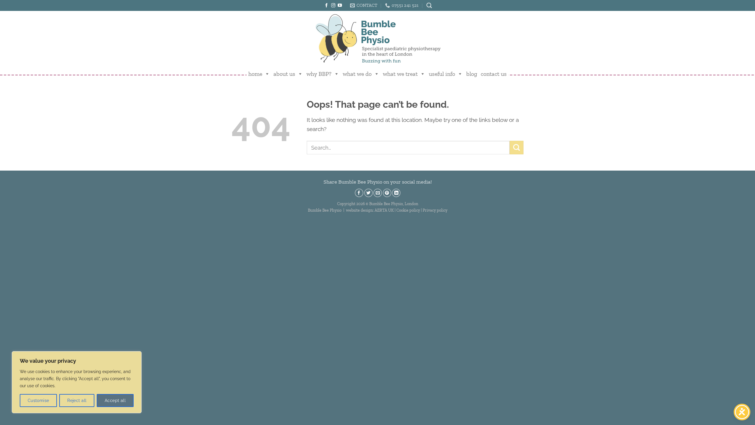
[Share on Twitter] (368, 193)
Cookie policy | (409, 210)
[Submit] (516, 147)
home (255, 73)
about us (284, 73)
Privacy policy (435, 210)
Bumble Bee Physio (325, 210)
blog (471, 73)
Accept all (115, 400)
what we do (357, 73)
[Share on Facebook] (359, 193)
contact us (494, 73)
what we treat (400, 73)
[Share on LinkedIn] (396, 193)
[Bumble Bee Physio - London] (377, 38)
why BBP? (318, 73)
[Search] (429, 5)
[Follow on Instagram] (333, 5)
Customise (38, 400)
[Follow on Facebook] (326, 5)
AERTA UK (384, 210)
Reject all (76, 400)
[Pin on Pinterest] (387, 193)
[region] (77, 382)
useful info (442, 73)
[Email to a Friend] (377, 193)
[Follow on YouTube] (340, 5)
